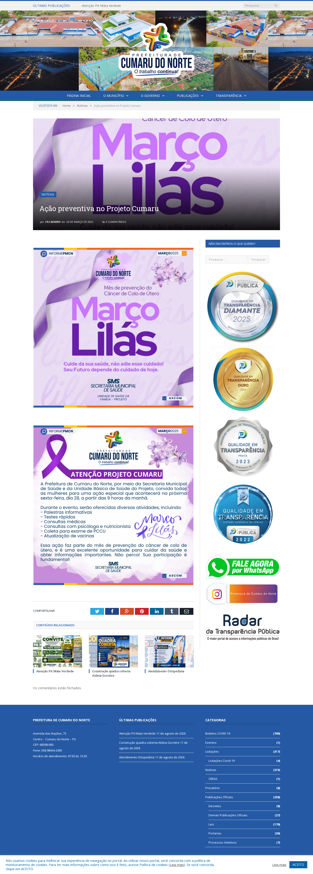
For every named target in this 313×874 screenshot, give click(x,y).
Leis (211, 824)
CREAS (213, 779)
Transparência (229, 95)
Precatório (212, 788)
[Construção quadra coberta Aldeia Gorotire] (113, 651)
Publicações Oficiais (219, 797)
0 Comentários (115, 221)
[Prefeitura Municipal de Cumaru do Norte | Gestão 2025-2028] (156, 49)
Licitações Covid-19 (222, 761)
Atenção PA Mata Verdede (55, 671)
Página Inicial (79, 95)
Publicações (188, 95)
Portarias (215, 833)
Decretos (215, 806)
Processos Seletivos (223, 842)
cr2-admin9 (52, 221)
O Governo (150, 95)
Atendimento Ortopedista (166, 671)
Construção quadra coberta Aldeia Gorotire (114, 6)
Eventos (211, 743)
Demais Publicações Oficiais (228, 815)
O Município (113, 95)
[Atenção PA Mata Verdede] (57, 651)
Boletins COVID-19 (217, 733)
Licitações (212, 751)
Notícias (48, 194)
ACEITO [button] (298, 864)
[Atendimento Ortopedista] (169, 651)
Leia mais (177, 865)
